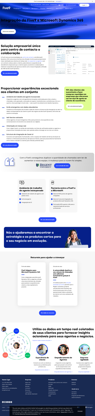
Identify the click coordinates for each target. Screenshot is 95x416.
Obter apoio (5, 386)
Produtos (16, 8)
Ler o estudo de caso (62, 165)
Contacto (27, 388)
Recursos (59, 8)
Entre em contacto (8, 31)
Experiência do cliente (41, 370)
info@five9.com (6, 390)
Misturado (51, 388)
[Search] (59, 5)
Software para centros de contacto (57, 382)
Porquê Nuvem (52, 394)
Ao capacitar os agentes (35, 61)
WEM (49, 396)
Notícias (27, 386)
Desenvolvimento (76, 397)
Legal (3, 407)
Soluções (25, 8)
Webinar (74, 382)
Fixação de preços (53, 390)
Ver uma (10, 145)
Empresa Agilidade (83, 372)
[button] (92, 1)
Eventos (74, 384)
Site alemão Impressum (31, 394)
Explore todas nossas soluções (42, 340)
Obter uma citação (7, 384)
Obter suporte (45, 4)
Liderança (27, 384)
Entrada (50, 384)
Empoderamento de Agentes (62, 372)
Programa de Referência (78, 395)
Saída (49, 386)
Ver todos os (47, 313)
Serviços (34, 8)
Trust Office (28, 392)
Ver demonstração (71, 5)
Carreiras (74, 392)
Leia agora (59, 1)
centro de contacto (28, 57)
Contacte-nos (53, 4)
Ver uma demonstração (10, 73)
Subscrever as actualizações (9, 388)
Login (83, 5)
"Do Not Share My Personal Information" (26, 414)
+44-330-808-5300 (36, 4)
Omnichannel (51, 392)
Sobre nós (68, 8)
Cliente (42, 8)
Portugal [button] (89, 407)
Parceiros (50, 8)
